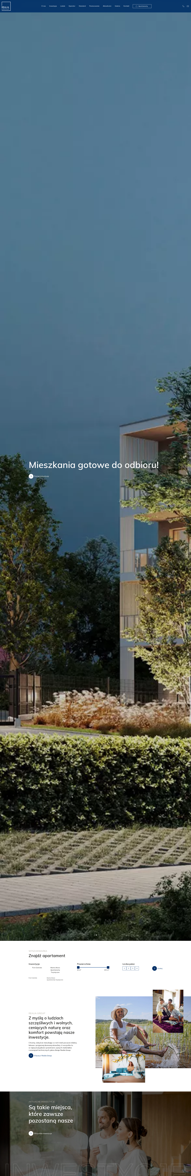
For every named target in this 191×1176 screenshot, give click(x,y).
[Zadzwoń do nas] (183, 6)
